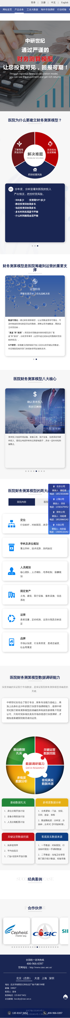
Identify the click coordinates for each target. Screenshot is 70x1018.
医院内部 (21, 502)
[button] (32, 246)
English (64, 2)
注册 (43, 2)
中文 (53, 2)
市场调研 (40, 706)
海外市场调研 (48, 9)
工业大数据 (32, 9)
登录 (33, 2)
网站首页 (7, 9)
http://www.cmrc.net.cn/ (41, 967)
